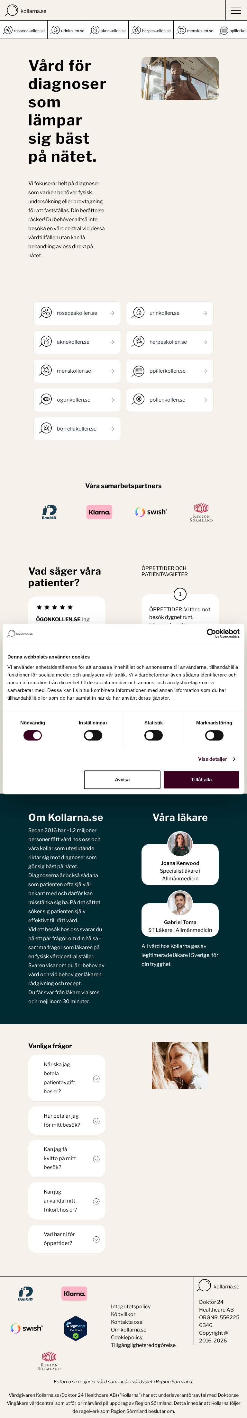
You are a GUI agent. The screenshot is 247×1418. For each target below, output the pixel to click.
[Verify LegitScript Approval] (75, 1328)
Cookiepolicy (126, 1337)
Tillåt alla (201, 780)
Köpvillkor (123, 1314)
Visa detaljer (212, 759)
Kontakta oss (126, 1322)
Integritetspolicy (131, 1307)
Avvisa (122, 780)
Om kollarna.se (128, 1330)
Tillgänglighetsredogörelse (143, 1345)
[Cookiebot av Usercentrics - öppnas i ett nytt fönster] (211, 633)
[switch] (93, 735)
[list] (123, 30)
